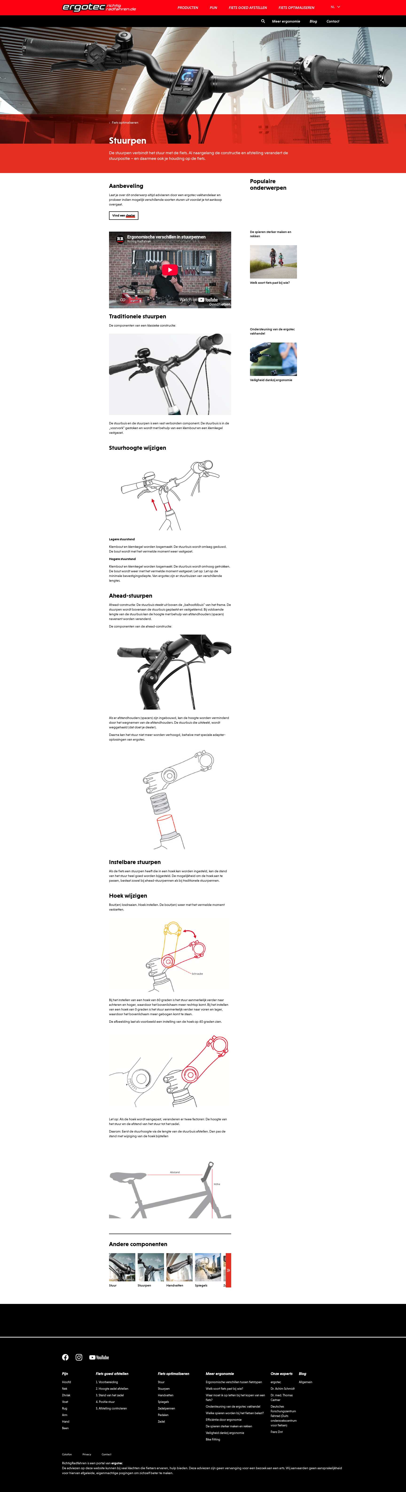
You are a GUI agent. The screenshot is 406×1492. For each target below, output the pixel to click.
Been (65, 1428)
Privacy (86, 1454)
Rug (64, 1408)
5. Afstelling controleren (111, 1408)
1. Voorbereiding (107, 1382)
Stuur (161, 1382)
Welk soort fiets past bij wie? (224, 1388)
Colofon (67, 1454)
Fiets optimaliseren (125, 122)
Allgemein (305, 1382)
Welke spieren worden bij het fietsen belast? (235, 1413)
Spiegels (163, 1402)
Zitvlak (66, 1395)
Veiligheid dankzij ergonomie (225, 1433)
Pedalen (163, 1415)
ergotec (276, 1382)
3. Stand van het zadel (110, 1395)
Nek (64, 1388)
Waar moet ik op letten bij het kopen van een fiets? (235, 1397)
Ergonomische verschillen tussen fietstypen (234, 1382)
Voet (65, 1402)
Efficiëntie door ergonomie (224, 1419)
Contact (106, 1454)
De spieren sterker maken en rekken (229, 1426)
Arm (64, 1415)
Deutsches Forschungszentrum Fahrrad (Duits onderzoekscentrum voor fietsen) (284, 1416)
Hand (65, 1421)
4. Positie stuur (105, 1402)
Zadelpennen (166, 1408)
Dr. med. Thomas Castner (282, 1397)
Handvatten (165, 1395)
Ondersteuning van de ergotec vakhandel (233, 1406)
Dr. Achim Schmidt (283, 1388)
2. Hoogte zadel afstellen (112, 1388)
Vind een (123, 215)
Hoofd (66, 1382)
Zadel (161, 1421)
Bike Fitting (213, 1439)
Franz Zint (277, 1432)
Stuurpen (164, 1388)
